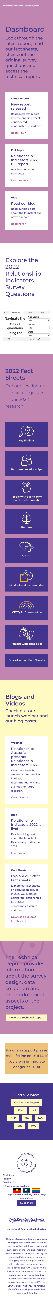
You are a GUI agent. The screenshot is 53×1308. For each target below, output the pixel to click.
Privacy (7, 1178)
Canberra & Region (26, 1102)
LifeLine (19, 1056)
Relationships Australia (16, 1186)
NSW (20, 1110)
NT (34, 1110)
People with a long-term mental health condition (27, 498)
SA (27, 1118)
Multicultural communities (26, 585)
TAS (40, 1118)
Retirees (26, 527)
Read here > (18, 223)
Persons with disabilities (26, 643)
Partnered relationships (26, 469)
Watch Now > (19, 797)
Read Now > (18, 132)
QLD (13, 1118)
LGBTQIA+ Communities (26, 612)
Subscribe (26, 1202)
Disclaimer (8, 1175)
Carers (26, 555)
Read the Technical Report (26, 1017)
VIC (19, 1125)
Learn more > (19, 180)
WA (33, 1125)
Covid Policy (9, 1182)
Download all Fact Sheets (26, 660)
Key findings (26, 440)
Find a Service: (26, 1095)
